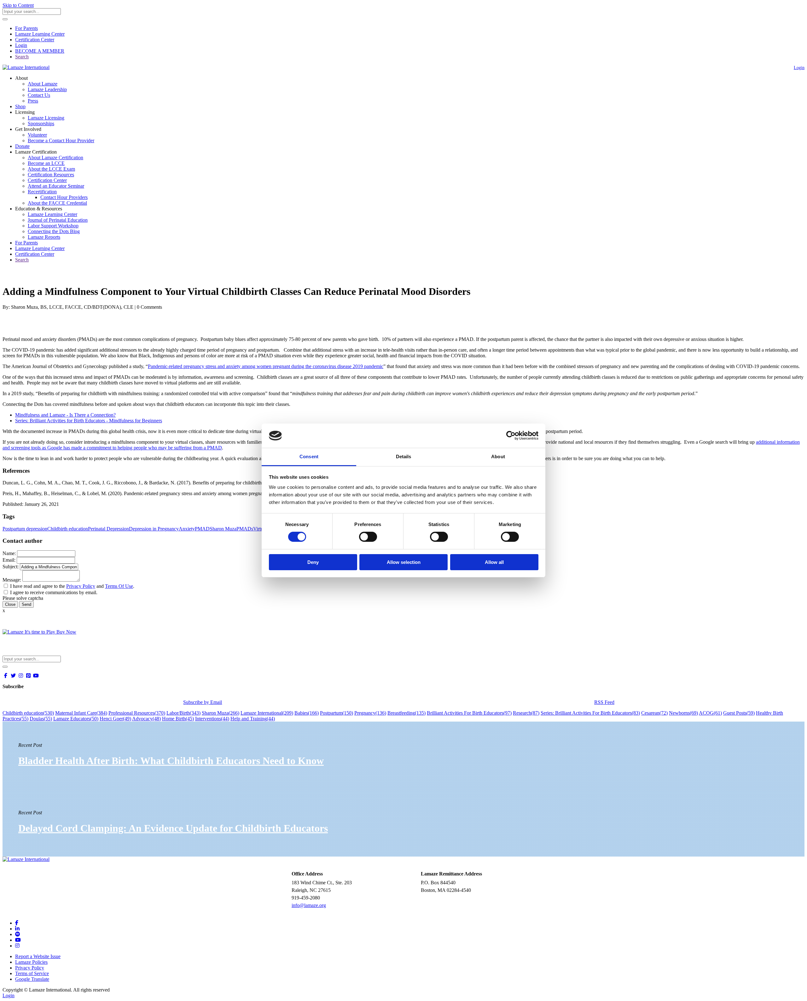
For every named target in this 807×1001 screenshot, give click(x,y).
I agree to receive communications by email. (53, 592)
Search (22, 56)
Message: (12, 579)
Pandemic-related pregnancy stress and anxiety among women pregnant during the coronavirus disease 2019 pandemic (265, 366)
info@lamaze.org (309, 905)
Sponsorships (41, 123)
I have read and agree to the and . (72, 586)
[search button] (5, 19)
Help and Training (252, 718)
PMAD (202, 528)
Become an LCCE (46, 163)
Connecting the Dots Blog (54, 231)
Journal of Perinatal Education (58, 220)
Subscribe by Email (202, 702)
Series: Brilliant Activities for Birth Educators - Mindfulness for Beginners (88, 420)
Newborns (683, 713)
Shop (20, 106)
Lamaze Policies (31, 962)
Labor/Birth (183, 713)
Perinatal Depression (108, 528)
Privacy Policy (80, 586)
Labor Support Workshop (53, 225)
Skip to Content (18, 5)
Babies (306, 713)
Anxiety (187, 528)
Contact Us (39, 95)
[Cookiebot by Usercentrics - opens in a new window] (510, 435)
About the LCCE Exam (51, 169)
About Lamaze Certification (55, 157)
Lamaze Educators (75, 718)
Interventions (212, 718)
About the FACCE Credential (57, 203)
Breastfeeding (406, 713)
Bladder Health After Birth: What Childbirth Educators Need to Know (171, 760)
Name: (9, 553)
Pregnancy (370, 713)
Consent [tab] (308, 456)
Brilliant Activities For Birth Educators (469, 713)
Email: (9, 560)
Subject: (11, 566)
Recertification (42, 191)
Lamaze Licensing (46, 117)
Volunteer (37, 135)
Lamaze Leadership (47, 89)
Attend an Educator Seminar (56, 186)
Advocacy (146, 718)
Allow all (494, 562)
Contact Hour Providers (64, 197)
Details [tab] (403, 456)
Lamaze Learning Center (40, 34)
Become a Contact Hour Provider (61, 140)
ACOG (710, 713)
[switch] (368, 537)
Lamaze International (267, 713)
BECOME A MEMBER (39, 51)
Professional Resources (136, 713)
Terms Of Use (119, 586)
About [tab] (498, 456)
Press (33, 100)
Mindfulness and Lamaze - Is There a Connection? (65, 415)
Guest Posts (739, 713)
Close (10, 604)
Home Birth (178, 718)
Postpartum (336, 713)
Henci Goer (115, 718)
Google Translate (32, 979)
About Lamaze (42, 83)
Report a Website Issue (38, 956)
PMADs (244, 528)
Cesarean (654, 713)
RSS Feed (604, 702)
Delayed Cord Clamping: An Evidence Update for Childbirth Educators (173, 828)
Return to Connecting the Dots (37, 276)
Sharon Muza (223, 528)
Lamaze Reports (44, 237)
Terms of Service (32, 973)
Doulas (41, 718)
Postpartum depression (25, 528)
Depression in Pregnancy (154, 528)
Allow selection (404, 562)
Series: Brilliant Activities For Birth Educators (590, 713)
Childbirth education (67, 528)
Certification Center (34, 39)
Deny (313, 562)
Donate (22, 146)
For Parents (26, 28)
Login (21, 45)
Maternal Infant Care (81, 713)
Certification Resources (51, 174)
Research (526, 713)
